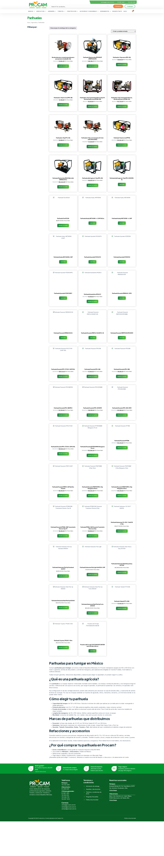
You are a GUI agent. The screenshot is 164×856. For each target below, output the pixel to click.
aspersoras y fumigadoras (90, 740)
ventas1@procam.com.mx (69, 807)
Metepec (100, 757)
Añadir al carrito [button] (63, 66)
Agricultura (34, 22)
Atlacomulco (107, 757)
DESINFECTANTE (117, 11)
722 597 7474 (66, 799)
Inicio (28, 22)
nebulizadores (126, 740)
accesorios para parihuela (68, 735)
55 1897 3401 (65, 793)
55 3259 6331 (65, 789)
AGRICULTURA (40, 11)
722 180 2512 (65, 795)
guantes (132, 737)
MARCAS (30, 11)
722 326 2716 (65, 797)
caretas (126, 737)
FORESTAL (61, 11)
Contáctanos (72, 757)
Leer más (121, 184)
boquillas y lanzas (99, 737)
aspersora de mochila (74, 685)
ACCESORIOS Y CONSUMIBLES (88, 11)
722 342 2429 (66, 784)
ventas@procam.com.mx (69, 805)
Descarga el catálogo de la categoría (63, 28)
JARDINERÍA (51, 11)
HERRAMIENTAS (104, 11)
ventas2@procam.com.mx (69, 809)
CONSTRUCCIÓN (71, 11)
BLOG (125, 11)
